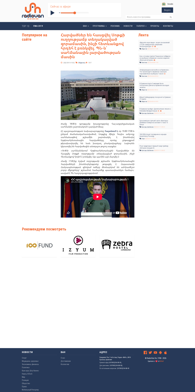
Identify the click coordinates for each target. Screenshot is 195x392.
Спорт (143, 138)
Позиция (25, 380)
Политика (144, 62)
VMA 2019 (38, 26)
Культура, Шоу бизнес (147, 113)
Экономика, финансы (30, 364)
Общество (81, 63)
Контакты (168, 26)
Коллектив (65, 364)
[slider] (74, 13)
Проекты (154, 26)
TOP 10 (25, 26)
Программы (99, 26)
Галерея (140, 26)
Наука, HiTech (27, 374)
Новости (128, 26)
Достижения (66, 361)
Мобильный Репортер (30, 390)
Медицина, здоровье (30, 361)
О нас (63, 358)
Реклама (115, 26)
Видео (167, 10)
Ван (85, 26)
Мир (23, 377)
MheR (162, 361)
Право (24, 386)
